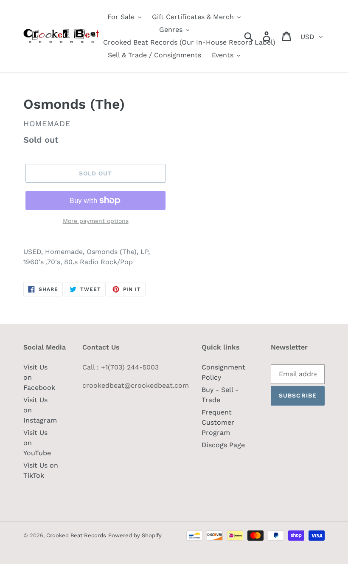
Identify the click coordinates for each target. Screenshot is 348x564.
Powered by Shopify (135, 535)
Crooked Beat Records (76, 535)
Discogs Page (223, 445)
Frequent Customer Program (218, 422)
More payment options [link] (96, 220)
